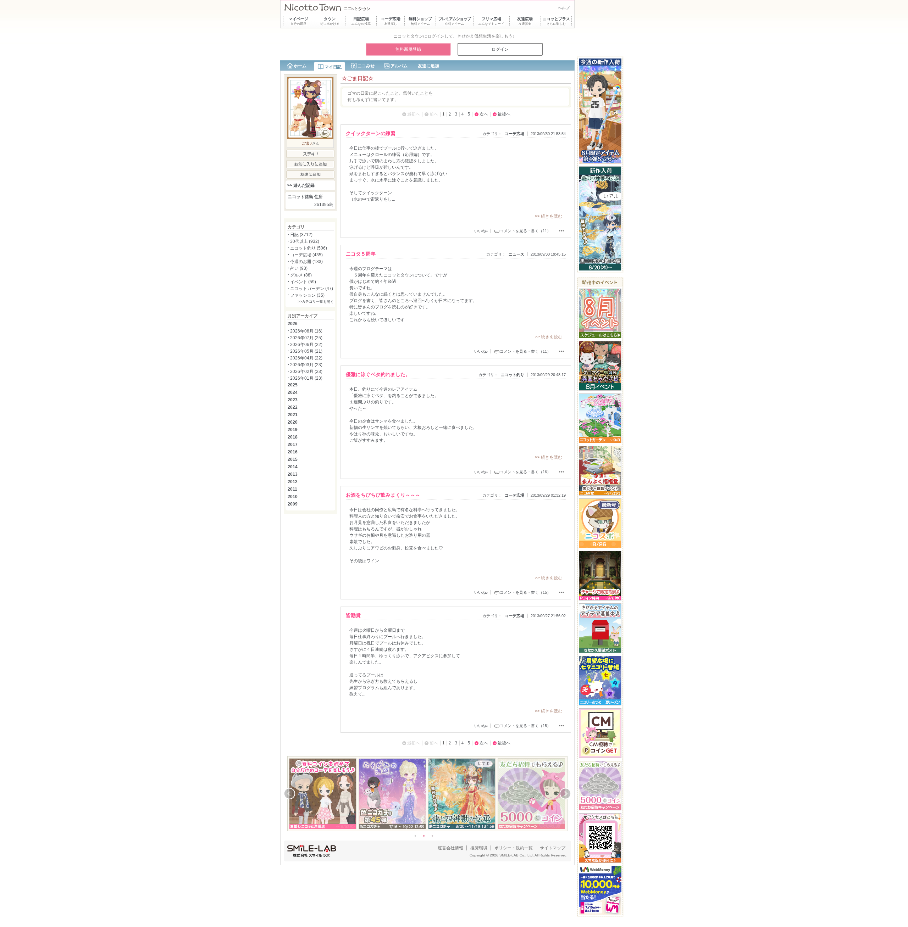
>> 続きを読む (548, 216)
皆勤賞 (353, 615)
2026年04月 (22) (306, 358)
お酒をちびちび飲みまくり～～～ (383, 495)
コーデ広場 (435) (306, 254)
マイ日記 (333, 67)
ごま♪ (306, 143)
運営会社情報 (450, 847)
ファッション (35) (307, 295)
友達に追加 (428, 65)
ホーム (300, 65)
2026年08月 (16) (306, 331)
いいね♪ (481, 231)
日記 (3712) (301, 234)
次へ (484, 114)
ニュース (516, 254)
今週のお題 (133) (306, 261)
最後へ (504, 114)
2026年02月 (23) (306, 371)
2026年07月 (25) (306, 337)
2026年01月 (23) (306, 378)
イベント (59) (303, 281)
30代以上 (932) (304, 241)
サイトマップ (552, 847)
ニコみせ (366, 65)
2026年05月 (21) (306, 351)
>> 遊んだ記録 (301, 185)
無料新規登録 (408, 49)
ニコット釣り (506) (308, 248)
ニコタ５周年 (361, 254)
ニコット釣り (512, 375)
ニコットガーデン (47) (311, 288)
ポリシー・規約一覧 (513, 847)
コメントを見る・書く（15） (525, 592)
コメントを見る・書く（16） (525, 472)
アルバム (399, 65)
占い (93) (299, 268)
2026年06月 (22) (306, 344)
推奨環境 (478, 847)
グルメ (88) (301, 275)
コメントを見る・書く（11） (525, 231)
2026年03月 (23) (306, 364)
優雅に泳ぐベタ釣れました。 (378, 374)
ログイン (500, 49)
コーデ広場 (514, 134)
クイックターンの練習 (370, 133)
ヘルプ (564, 8)
